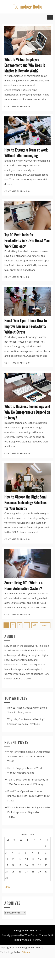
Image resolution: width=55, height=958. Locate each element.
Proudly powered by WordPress (19, 935)
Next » (45, 625)
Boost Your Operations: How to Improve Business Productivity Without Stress (25, 326)
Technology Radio (27, 6)
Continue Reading (16, 106)
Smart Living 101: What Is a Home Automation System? (23, 585)
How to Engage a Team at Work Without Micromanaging (26, 152)
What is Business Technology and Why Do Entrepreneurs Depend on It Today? (27, 411)
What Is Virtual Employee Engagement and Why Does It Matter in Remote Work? (24, 65)
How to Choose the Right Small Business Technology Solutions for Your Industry (25, 502)
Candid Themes (31, 939)
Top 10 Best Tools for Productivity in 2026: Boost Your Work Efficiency (27, 240)
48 (34, 625)
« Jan (7, 887)
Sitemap (26, 952)
